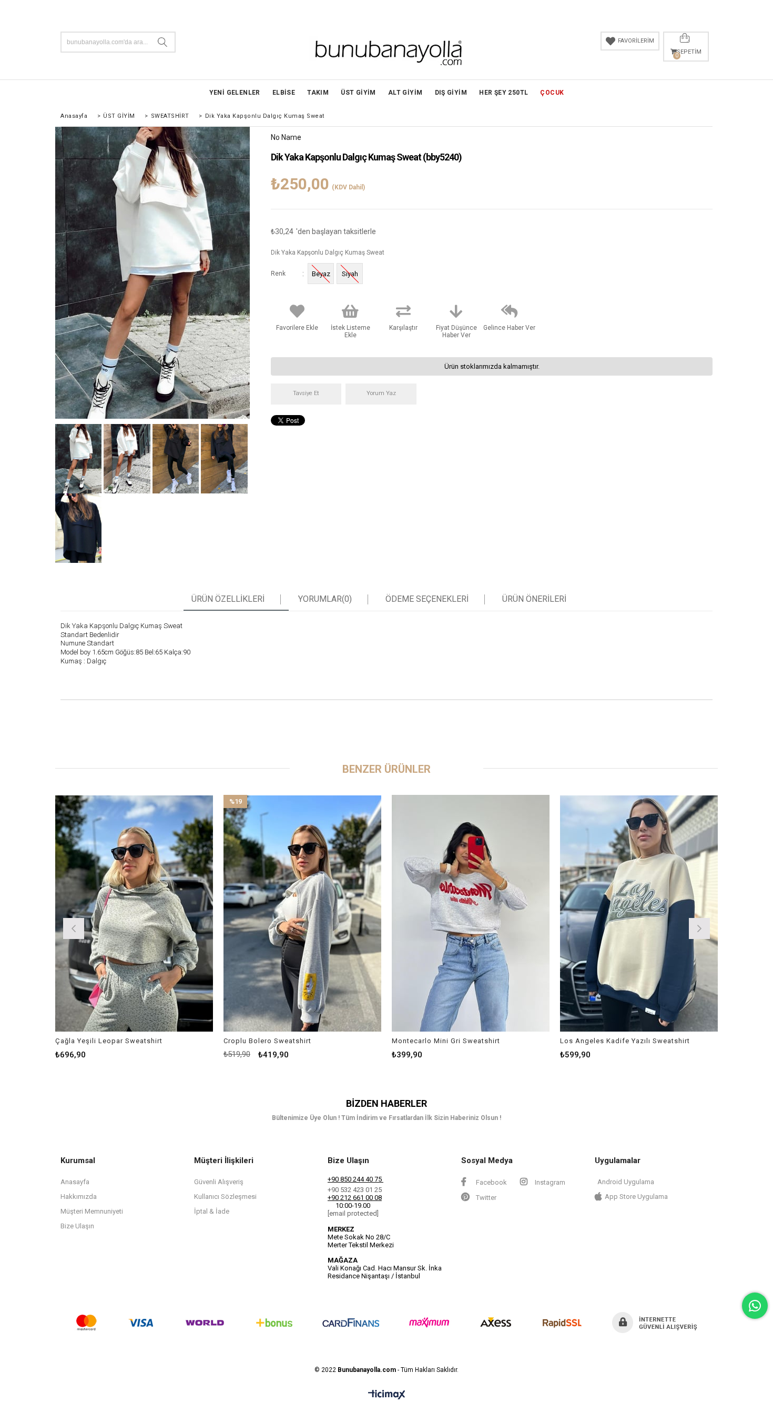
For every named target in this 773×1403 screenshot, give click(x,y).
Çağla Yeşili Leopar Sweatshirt (108, 1041)
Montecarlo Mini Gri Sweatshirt (446, 1041)
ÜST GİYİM (358, 92)
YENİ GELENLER (234, 92)
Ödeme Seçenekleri (427, 599)
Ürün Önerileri (534, 599)
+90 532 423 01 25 (355, 1190)
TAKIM (318, 92)
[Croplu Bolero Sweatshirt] (302, 913)
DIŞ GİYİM (451, 92)
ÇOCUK (552, 92)
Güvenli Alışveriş (218, 1182)
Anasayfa (74, 1182)
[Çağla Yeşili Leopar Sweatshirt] (134, 913)
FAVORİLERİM (636, 40)
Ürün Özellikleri (228, 599)
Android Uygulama (625, 1182)
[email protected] (353, 1213)
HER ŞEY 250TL (503, 92)
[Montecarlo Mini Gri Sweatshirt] (471, 913)
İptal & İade (211, 1211)
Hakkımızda (78, 1196)
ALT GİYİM (405, 92)
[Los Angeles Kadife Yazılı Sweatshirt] (639, 913)
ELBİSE (283, 92)
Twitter (485, 1198)
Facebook (490, 1182)
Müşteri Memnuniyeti (91, 1211)
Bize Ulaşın (77, 1226)
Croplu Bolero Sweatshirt (267, 1041)
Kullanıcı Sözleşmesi (225, 1196)
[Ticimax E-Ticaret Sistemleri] (386, 1395)
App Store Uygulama (636, 1196)
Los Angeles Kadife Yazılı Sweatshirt (625, 1041)
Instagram (549, 1182)
